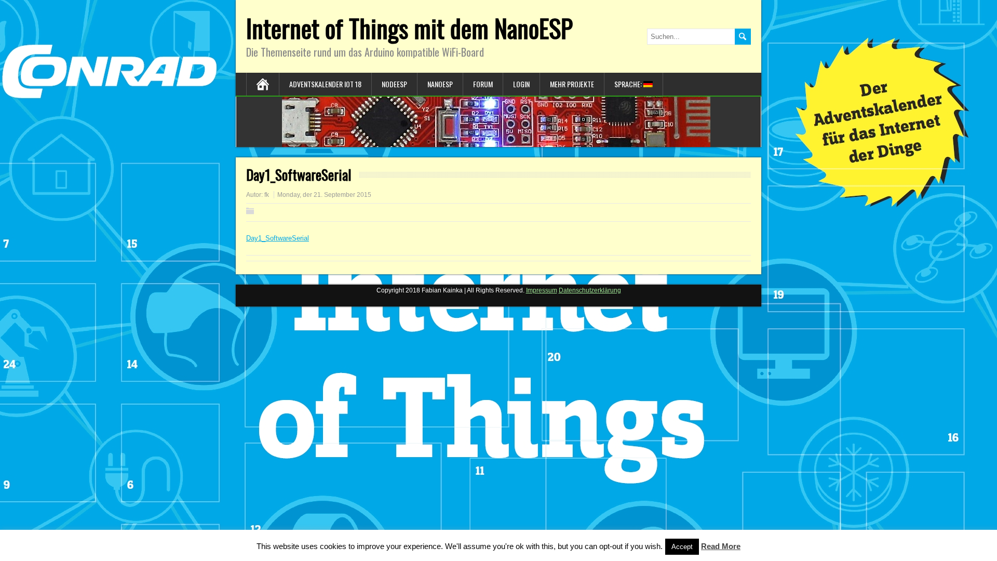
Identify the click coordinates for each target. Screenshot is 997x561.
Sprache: (628, 83)
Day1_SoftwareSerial (277, 238)
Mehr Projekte (572, 83)
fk (266, 194)
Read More (720, 546)
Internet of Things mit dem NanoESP (409, 27)
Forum (483, 83)
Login (521, 83)
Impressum (541, 290)
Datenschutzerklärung (590, 290)
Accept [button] (682, 547)
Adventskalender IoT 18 (325, 83)
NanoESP (440, 83)
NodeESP (394, 83)
